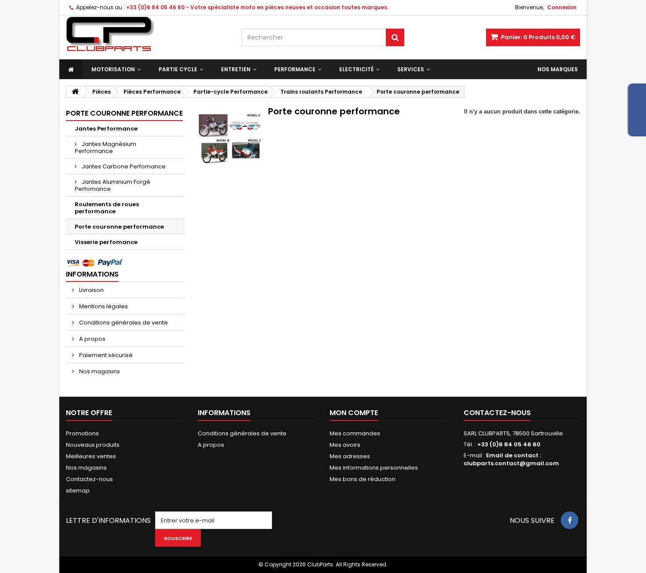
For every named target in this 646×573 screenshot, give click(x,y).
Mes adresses (350, 456)
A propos (91, 339)
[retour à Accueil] (75, 91)
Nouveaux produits (93, 445)
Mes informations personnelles (374, 468)
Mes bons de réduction (363, 479)
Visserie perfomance (106, 242)
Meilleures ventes (91, 456)
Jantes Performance (106, 128)
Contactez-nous (89, 479)
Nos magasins (99, 371)
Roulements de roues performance (107, 207)
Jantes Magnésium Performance (105, 147)
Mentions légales (103, 306)
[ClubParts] (147, 34)
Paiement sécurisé (105, 355)
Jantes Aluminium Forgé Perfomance (112, 185)
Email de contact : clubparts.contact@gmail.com (511, 459)
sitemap (78, 490)
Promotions (82, 433)
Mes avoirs (345, 445)
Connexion (562, 7)
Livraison (91, 290)
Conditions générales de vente (123, 322)
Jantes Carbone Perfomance (123, 166)
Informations (92, 274)
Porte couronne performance (119, 227)
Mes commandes (355, 433)
